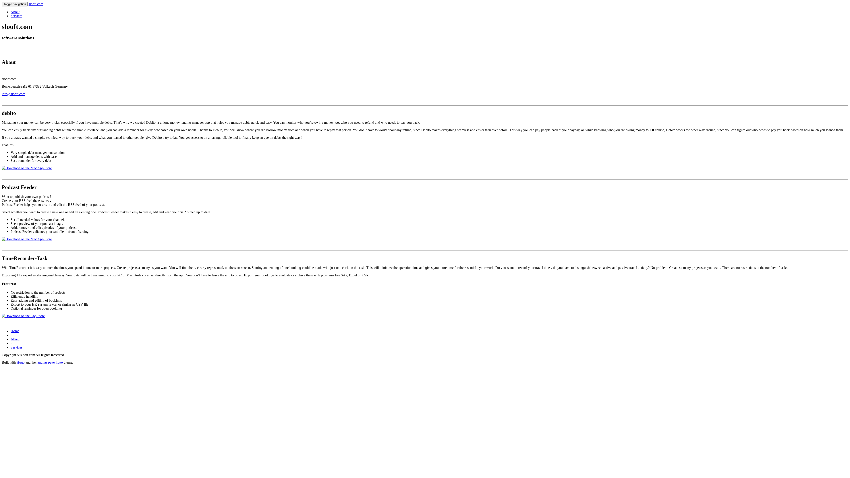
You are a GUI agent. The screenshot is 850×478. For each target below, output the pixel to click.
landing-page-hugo (50, 362)
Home (15, 331)
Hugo (21, 362)
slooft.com (36, 4)
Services (16, 16)
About (15, 12)
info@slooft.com (13, 94)
